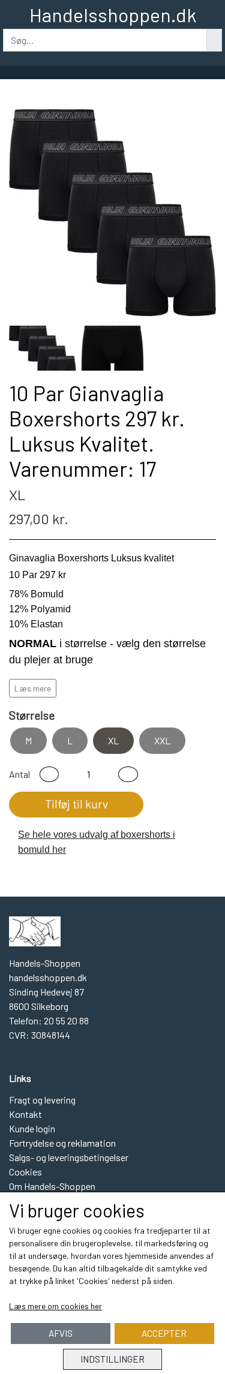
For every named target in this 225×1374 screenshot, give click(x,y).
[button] (49, 774)
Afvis (61, 1333)
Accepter (164, 1333)
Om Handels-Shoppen (52, 1186)
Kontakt (25, 1114)
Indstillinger (112, 1359)
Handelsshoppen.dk (112, 14)
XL (113, 740)
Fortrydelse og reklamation (62, 1142)
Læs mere (32, 688)
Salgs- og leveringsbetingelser (68, 1157)
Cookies (25, 1171)
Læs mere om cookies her (55, 1306)
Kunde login (32, 1128)
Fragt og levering (42, 1099)
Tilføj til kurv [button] (76, 804)
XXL (162, 740)
